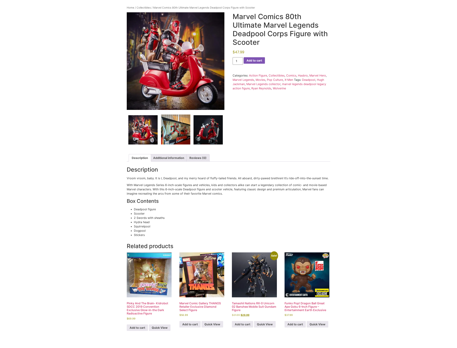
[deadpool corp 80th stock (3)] (208, 129)
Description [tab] (140, 158)
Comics (291, 75)
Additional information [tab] (168, 158)
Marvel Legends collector (263, 84)
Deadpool (308, 80)
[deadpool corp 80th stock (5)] (175, 61)
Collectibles (144, 7)
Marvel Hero (317, 75)
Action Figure (258, 75)
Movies (260, 80)
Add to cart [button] (137, 327)
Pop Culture (275, 80)
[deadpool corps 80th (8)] (175, 129)
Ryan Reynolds (261, 88)
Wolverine (279, 88)
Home (130, 7)
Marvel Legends (243, 80)
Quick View (160, 327)
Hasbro (303, 75)
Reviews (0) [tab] (198, 158)
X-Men (289, 80)
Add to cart (254, 60)
